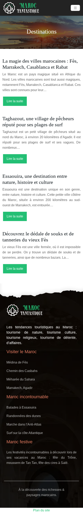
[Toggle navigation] (75, 8)
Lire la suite (15, 101)
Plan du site (41, 510)
